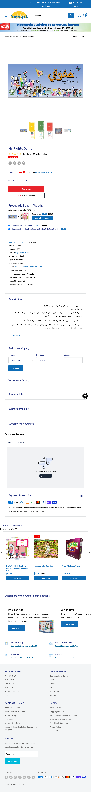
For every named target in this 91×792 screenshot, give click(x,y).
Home (7, 36)
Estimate (15, 368)
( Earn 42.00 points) (43, 172)
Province (40, 355)
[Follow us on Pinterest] (20, 777)
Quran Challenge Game (71, 566)
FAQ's (52, 680)
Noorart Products (12, 691)
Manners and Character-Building (28, 267)
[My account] (79, 15)
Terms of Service (57, 731)
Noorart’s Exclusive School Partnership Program (21, 728)
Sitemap (53, 683)
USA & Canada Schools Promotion (63, 715)
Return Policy (55, 708)
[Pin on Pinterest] (14, 163)
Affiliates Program (12, 708)
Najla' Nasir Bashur (23, 252)
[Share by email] (23, 163)
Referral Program (12, 715)
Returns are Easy (17, 380)
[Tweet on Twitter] (19, 163)
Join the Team (10, 687)
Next (82, 36)
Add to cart (26, 189)
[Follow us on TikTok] (29, 777)
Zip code (67, 355)
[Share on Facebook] (10, 163)
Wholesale (9, 719)
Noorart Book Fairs (12, 723)
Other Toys (15, 36)
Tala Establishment (16, 242)
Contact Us (54, 691)
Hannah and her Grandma (43, 566)
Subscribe (12, 761)
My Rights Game (21, 225)
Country (11, 355)
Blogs (7, 695)
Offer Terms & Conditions (60, 719)
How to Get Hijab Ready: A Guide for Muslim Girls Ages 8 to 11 (34, 229)
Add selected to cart (42, 218)
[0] (84, 15)
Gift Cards (54, 695)
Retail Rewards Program (15, 711)
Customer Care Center (59, 676)
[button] (23, 130)
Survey (52, 687)
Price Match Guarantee (59, 723)
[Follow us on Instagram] (15, 777)
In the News (9, 680)
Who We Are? (10, 676)
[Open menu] (6, 16)
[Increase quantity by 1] (32, 180)
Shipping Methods (57, 711)
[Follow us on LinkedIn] (33, 777)
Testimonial (9, 683)
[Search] (71, 15)
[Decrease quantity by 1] (20, 180)
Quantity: (12, 180)
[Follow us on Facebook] (6, 777)
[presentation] (1, 552)
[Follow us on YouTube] (24, 777)
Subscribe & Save (77, 4)
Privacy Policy (55, 727)
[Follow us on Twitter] (11, 777)
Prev (75, 36)
